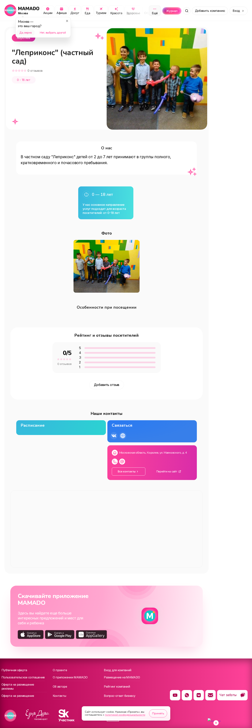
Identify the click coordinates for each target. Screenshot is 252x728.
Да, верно (25, 32)
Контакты (59, 696)
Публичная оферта (14, 670)
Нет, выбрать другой (53, 32)
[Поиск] (186, 11)
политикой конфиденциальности (125, 715)
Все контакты (127, 471)
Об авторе (60, 686)
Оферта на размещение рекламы (17, 686)
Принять (158, 713)
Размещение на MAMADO (122, 677)
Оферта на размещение (17, 696)
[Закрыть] (66, 20)
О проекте (60, 670)
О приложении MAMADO (70, 677)
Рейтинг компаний (117, 686)
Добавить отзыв (106, 385)
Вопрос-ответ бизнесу (119, 696)
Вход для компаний (117, 670)
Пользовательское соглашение (23, 677)
